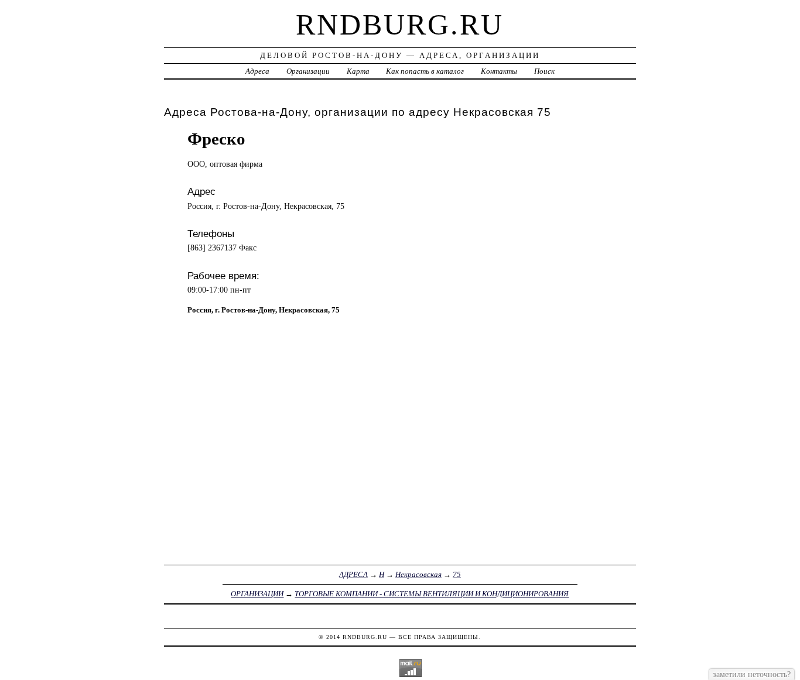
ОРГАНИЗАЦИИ (257, 593)
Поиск (544, 71)
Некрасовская (418, 574)
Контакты (499, 71)
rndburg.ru (400, 24)
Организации (308, 71)
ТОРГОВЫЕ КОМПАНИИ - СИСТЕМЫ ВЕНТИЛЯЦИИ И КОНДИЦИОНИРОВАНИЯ (432, 593)
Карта (358, 71)
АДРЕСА (353, 574)
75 (457, 574)
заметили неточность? (752, 674)
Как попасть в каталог (425, 71)
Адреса (257, 71)
